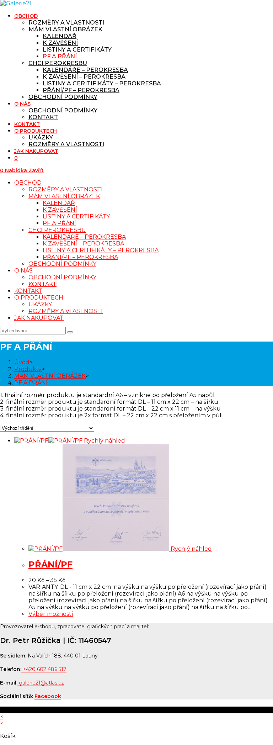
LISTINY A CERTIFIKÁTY (76, 216)
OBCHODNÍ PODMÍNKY (62, 263)
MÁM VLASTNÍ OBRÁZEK (64, 196)
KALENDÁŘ (59, 203)
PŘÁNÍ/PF (50, 564)
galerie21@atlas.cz (41, 683)
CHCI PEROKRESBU (57, 230)
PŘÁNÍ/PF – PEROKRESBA (80, 257)
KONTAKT (42, 284)
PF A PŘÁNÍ (59, 223)
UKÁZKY (40, 304)
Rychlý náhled (103, 440)
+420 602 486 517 (44, 669)
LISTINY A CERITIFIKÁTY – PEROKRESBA (101, 250)
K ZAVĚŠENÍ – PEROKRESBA (83, 243)
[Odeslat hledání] (70, 332)
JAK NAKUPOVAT (39, 318)
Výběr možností (50, 614)
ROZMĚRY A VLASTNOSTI (65, 189)
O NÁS (23, 270)
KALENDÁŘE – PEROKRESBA (84, 236)
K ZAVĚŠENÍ (60, 209)
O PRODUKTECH (38, 297)
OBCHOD (28, 182)
